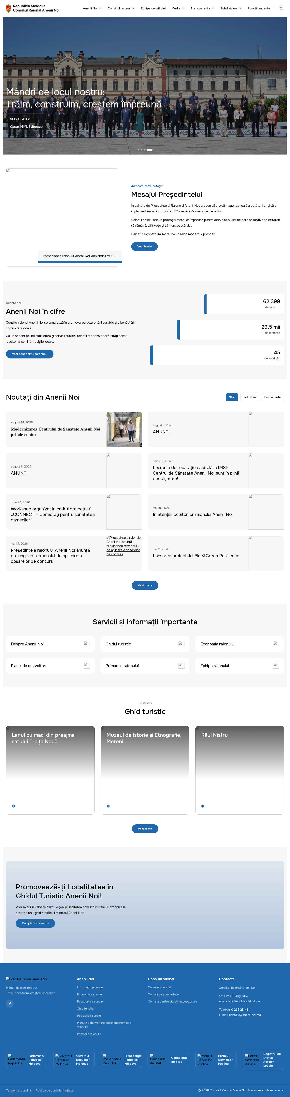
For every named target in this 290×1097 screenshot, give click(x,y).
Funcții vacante (259, 8)
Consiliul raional (119, 8)
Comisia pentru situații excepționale (172, 1002)
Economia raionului (89, 994)
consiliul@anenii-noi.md (245, 1015)
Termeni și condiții (18, 1090)
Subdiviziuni (229, 8)
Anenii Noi (90, 8)
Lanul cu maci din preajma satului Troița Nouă (43, 738)
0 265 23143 (239, 1010)
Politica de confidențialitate (55, 1090)
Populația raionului (89, 1016)
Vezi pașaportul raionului (29, 354)
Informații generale (90, 987)
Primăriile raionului (89, 1034)
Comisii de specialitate (163, 994)
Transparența (200, 8)
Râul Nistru (214, 735)
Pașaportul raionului (90, 1002)
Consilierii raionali (159, 987)
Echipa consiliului (153, 8)
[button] (141, 150)
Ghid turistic (85, 1009)
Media (176, 8)
